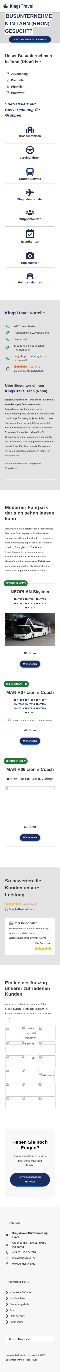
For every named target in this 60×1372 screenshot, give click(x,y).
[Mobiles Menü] (55, 6)
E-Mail (32, 1160)
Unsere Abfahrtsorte (20, 1339)
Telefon (30, 1165)
